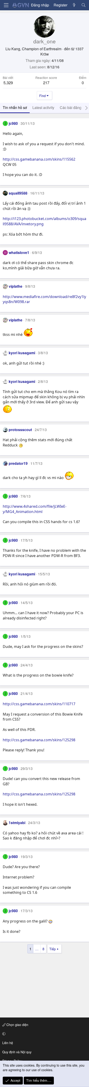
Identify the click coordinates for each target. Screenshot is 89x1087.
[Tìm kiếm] (83, 5)
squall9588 (18, 193)
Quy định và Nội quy (16, 1052)
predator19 (18, 463)
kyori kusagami (22, 352)
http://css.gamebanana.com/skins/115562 (39, 159)
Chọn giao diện (16, 1024)
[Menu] (6, 5)
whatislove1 (19, 252)
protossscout (20, 429)
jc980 (13, 123)
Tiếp (52, 948)
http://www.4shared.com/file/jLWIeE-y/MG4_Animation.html (34, 509)
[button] (43, 1033)
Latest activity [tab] (43, 107)
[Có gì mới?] (74, 5)
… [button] (37, 948)
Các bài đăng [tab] (70, 107)
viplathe (15, 286)
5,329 (8, 82)
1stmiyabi (17, 822)
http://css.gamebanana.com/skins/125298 (39, 739)
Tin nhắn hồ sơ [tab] (15, 107)
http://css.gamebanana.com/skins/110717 (39, 703)
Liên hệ (7, 1042)
